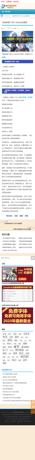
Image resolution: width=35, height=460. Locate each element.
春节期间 (25, 347)
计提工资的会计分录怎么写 (26, 244)
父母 (10, 353)
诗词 (24, 97)
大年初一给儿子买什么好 (10, 250)
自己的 (24, 356)
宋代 (10, 340)
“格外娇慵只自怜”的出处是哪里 (12, 398)
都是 (4, 363)
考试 (17, 357)
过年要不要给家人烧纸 (9, 244)
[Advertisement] (17, 442)
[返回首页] (33, 402)
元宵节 (26, 333)
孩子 (4, 340)
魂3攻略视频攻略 (8, 389)
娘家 (22, 337)
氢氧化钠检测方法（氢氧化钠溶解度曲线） (15, 383)
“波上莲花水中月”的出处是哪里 (10, 238)
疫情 (15, 353)
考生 (13, 357)
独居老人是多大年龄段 (9, 377)
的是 (27, 353)
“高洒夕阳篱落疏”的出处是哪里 (22, 229)
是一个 (5, 350)
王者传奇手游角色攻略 (25, 241)
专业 (4, 334)
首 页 (2, 1)
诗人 (14, 359)
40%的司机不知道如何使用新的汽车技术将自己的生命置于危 (18, 400)
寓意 (15, 340)
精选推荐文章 (8, 414)
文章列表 (8, 1)
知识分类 (16, 1)
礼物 (4, 357)
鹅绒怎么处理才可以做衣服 (26, 238)
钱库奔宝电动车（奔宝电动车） (10, 247)
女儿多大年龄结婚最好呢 (10, 380)
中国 (9, 334)
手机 (15, 344)
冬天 (5, 336)
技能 (19, 344)
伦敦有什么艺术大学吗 (25, 247)
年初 (30, 340)
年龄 (4, 343)
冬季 (11, 337)
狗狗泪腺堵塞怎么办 (9, 395)
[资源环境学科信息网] (17, 6)
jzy (6, 28)
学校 (26, 337)
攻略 (25, 343)
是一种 (11, 350)
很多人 (9, 343)
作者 (29, 97)
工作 (21, 340)
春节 (16, 346)
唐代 (17, 336)
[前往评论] (33, 407)
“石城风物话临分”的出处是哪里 (13, 223)
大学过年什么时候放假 (9, 241)
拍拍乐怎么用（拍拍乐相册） (11, 392)
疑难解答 (20, 414)
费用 (19, 360)
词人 (8, 360)
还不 (25, 360)
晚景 (3, 57)
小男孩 (17, 423)
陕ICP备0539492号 (28, 414)
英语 (4, 360)
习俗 (14, 334)
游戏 (4, 353)
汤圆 (27, 350)
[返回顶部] (33, 411)
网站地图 (15, 414)
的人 (21, 353)
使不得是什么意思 (8, 386)
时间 (10, 347)
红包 (8, 357)
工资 (25, 340)
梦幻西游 (19, 349)
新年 (4, 347)
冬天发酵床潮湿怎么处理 (10, 374)
